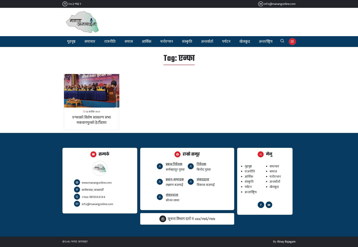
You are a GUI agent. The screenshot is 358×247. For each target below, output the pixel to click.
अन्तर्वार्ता (207, 41)
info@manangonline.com (280, 4)
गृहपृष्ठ (71, 41)
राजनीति (110, 41)
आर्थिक (146, 41)
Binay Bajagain (286, 241)
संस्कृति (187, 41)
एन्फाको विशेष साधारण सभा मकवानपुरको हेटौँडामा (91, 120)
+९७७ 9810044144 (93, 197)
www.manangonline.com (97, 182)
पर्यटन (226, 41)
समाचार (89, 41)
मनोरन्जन (166, 41)
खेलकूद (244, 41)
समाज (129, 41)
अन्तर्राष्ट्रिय (266, 41)
